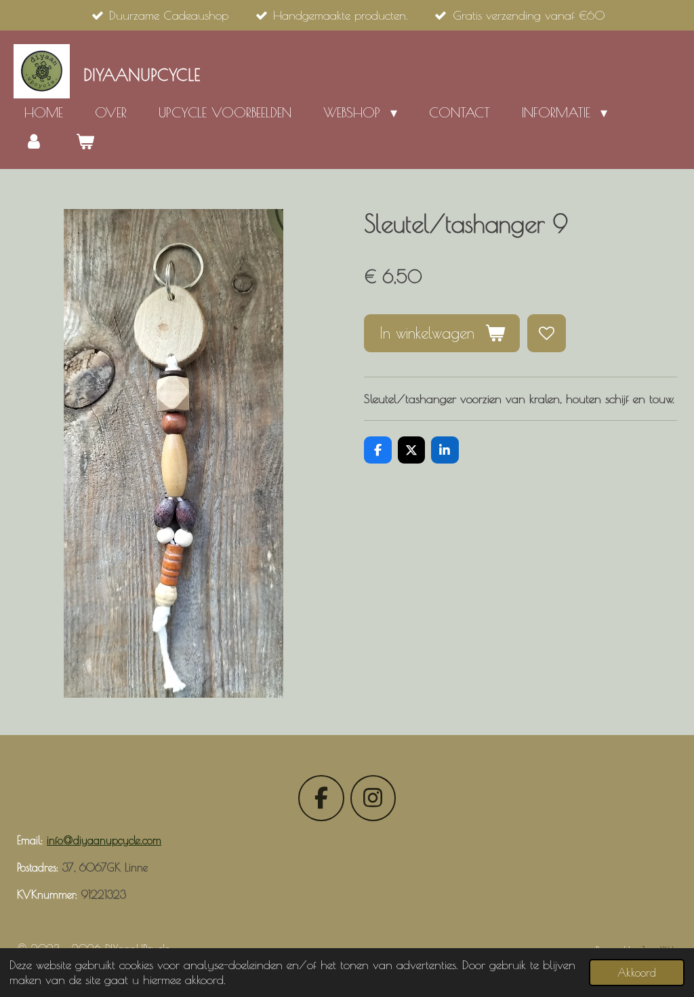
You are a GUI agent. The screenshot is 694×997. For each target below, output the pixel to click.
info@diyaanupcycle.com (104, 840)
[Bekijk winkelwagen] (84, 141)
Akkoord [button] (636, 972)
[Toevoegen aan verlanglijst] (546, 333)
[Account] (34, 141)
